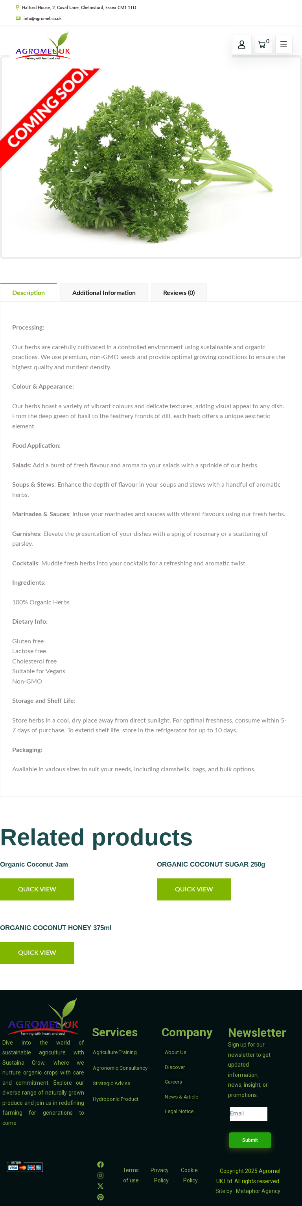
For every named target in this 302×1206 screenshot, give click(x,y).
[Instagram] (100, 1175)
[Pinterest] (100, 1197)
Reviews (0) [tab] (179, 293)
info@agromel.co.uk (42, 19)
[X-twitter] (100, 1186)
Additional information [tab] (104, 293)
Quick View (37, 889)
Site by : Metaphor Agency (247, 1191)
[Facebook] (100, 1164)
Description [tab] (28, 293)
